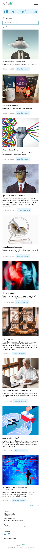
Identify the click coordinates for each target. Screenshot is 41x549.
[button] (6, 27)
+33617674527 (11, 518)
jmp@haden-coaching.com (15, 520)
